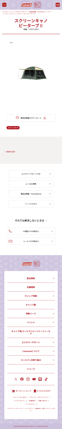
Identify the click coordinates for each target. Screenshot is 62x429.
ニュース (31, 368)
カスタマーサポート (21, 12)
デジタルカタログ (43, 391)
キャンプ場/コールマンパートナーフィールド (30, 332)
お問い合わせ (42, 400)
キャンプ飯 (31, 304)
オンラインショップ (23, 391)
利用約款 (32, 400)
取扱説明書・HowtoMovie (37, 12)
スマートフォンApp (19, 397)
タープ (49, 12)
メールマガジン (30, 404)
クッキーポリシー (20, 400)
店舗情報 (31, 287)
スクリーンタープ (10, 14)
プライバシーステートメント (38, 397)
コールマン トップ (7, 12)
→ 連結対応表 (9, 151)
